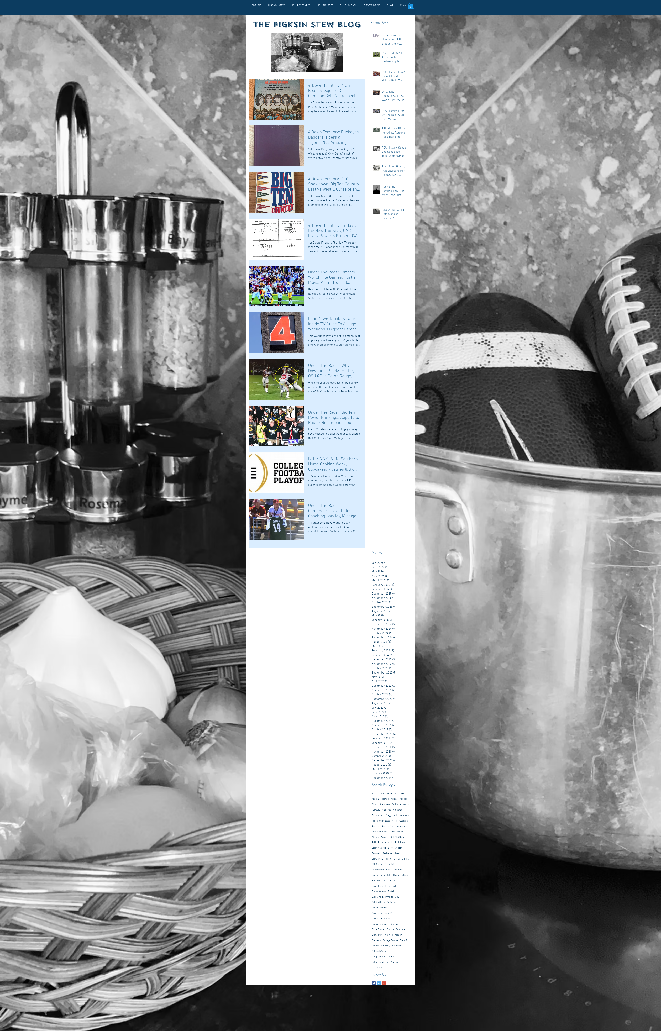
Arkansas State (379, 831)
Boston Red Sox (379, 880)
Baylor (398, 853)
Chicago (395, 924)
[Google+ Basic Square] (384, 983)
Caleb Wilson (378, 902)
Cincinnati (401, 929)
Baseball (376, 853)
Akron (406, 804)
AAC (382, 793)
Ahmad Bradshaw (381, 804)
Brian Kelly (395, 880)
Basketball (387, 853)
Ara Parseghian (400, 820)
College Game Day (381, 945)
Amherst (397, 809)
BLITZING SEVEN (398, 837)
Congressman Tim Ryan (384, 956)
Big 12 (397, 859)
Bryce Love (377, 886)
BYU (374, 842)
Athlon (400, 831)
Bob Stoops (397, 869)
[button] (411, 5)
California (392, 902)
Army (392, 831)
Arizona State (388, 826)
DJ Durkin (377, 967)
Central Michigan (380, 924)
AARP (389, 793)
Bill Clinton (377, 864)
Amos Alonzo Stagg (381, 815)
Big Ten (405, 859)
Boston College (400, 875)
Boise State (385, 875)
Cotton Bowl (378, 962)
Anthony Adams (401, 815)
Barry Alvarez (379, 847)
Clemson (376, 940)
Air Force (396, 804)
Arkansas (402, 826)
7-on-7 (375, 793)
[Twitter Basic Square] (379, 983)
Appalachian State (381, 820)
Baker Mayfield (385, 842)
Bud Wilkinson (379, 891)
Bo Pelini (389, 864)
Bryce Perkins (392, 886)
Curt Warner (392, 962)
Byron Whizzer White (382, 897)
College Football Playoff (395, 940)
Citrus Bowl (377, 935)
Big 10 (388, 859)
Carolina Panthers (381, 918)
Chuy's (390, 929)
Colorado (396, 945)
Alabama (386, 809)
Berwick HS (377, 859)
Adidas (394, 799)
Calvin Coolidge (379, 907)
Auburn (384, 837)
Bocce (375, 875)
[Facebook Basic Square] (374, 983)
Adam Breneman (380, 799)
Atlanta (375, 837)
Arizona (376, 826)
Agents (403, 799)
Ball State (400, 842)
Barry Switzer (395, 847)
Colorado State (379, 951)
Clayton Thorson (393, 935)
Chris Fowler (378, 929)
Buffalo (391, 891)
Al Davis (376, 809)
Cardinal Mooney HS (382, 913)
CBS (397, 897)
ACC (396, 793)
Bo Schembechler (381, 869)
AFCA (403, 793)
